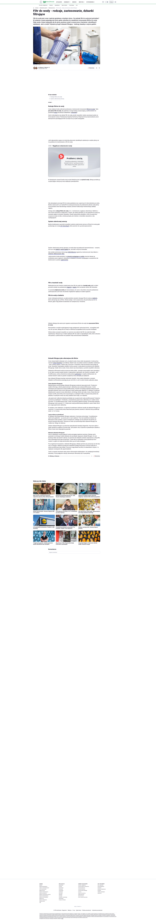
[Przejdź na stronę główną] (41, 2)
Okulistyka (60, 894)
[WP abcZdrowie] (49, 2)
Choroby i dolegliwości (43, 5)
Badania (51, 5)
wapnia (74, 287)
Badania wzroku (42, 901)
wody (55, 112)
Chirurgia (60, 886)
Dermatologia (61, 887)
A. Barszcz (45, 67)
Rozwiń (49, 102)
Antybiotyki (99, 887)
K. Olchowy (40, 67)
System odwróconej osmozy (57, 98)
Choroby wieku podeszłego (82, 890)
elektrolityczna (72, 252)
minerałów (74, 112)
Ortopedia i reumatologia (63, 897)
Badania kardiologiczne (43, 886)
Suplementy (100, 893)
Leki (76, 5)
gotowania (78, 374)
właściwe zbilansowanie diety (56, 254)
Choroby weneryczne (81, 889)
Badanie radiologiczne (43, 899)
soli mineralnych (64, 226)
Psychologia (71, 5)
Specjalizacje (57, 5)
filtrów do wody (91, 109)
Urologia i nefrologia (62, 899)
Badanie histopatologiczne (43, 895)
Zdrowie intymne (81, 895)
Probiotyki (99, 890)
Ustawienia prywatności (97, 910)
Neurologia (61, 893)
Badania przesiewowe (43, 893)
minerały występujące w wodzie (75, 256)
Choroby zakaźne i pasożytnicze (83, 886)
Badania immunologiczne (43, 897)
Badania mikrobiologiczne (43, 891)
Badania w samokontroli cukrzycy (45, 894)
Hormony (79, 891)
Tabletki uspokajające (101, 891)
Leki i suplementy (100, 885)
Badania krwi (41, 898)
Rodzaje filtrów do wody (56, 96)
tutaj (62, 918)
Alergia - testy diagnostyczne (44, 887)
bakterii (58, 249)
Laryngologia (61, 890)
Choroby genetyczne (81, 887)
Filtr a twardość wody (55, 100)
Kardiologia (61, 891)
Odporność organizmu (82, 893)
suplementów (64, 260)
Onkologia (60, 895)
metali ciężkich (64, 249)
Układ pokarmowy (81, 894)
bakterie (95, 298)
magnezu (69, 287)
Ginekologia (61, 889)
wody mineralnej (57, 363)
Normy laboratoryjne (42, 889)
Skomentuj (91, 68)
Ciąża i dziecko (64, 5)
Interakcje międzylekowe (102, 889)
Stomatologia (61, 898)
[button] (106, 2)
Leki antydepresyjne (101, 886)
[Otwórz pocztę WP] (103, 2)
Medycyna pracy (42, 890)
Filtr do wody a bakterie (56, 102)
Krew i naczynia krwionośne (82, 897)
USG (40, 902)
